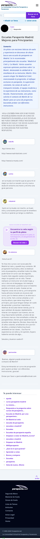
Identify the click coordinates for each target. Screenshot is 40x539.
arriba (37, 478)
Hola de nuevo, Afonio (15, 465)
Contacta (9, 511)
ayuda (8, 398)
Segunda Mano (11, 494)
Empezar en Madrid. (14, 442)
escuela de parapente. (15, 423)
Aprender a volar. (13, 452)
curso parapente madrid (16, 402)
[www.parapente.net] (18, 3)
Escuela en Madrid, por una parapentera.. (17, 415)
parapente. (10, 462)
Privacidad (9, 518)
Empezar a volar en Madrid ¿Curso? (20, 436)
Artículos (9, 507)
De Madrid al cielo (13, 419)
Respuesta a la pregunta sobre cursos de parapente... (18, 409)
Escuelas (9, 429)
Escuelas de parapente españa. (18, 432)
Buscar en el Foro (33, 15)
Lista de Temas (11, 504)
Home (7, 521)
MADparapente (12, 445)
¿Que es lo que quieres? (15, 449)
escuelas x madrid (13, 439)
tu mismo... (11, 405)
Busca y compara (13, 455)
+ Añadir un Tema (10, 21)
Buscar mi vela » (20, 243)
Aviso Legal (10, 515)
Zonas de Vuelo (11, 500)
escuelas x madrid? (14, 426)
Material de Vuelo (12, 497)
